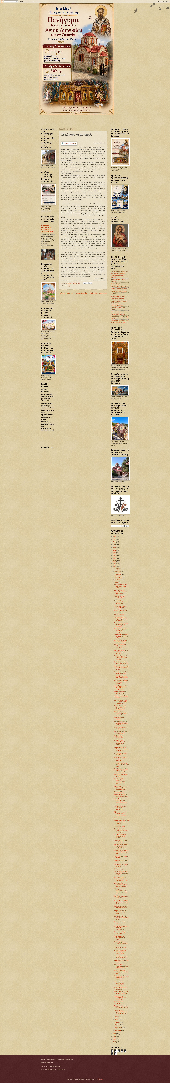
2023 (114, 544)
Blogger (100, 1079)
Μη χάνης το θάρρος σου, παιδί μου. (120, 606)
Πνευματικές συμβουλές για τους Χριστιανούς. (121, 992)
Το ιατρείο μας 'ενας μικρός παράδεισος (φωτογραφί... (120, 619)
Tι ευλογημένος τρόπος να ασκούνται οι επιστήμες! (120, 624)
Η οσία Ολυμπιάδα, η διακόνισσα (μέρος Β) (121, 662)
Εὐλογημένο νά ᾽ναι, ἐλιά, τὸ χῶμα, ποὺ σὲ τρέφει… (121, 917)
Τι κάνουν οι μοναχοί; (120, 947)
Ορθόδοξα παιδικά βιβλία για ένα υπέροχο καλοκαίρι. (119, 272)
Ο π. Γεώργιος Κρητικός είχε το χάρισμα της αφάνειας (121, 681)
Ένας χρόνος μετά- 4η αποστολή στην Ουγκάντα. (120, 759)
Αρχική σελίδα (81, 293)
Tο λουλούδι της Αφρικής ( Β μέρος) (121, 861)
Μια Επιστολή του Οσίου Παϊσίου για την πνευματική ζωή (121, 770)
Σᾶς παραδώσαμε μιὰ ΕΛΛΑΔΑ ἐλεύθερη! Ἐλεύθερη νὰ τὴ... (120, 702)
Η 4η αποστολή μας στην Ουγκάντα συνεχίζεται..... (121, 927)
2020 (114, 553)
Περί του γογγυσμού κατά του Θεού (120, 692)
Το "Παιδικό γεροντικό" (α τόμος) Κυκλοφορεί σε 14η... (121, 657)
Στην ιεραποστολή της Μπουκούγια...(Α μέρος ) (120, 912)
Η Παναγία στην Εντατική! (118, 1002)
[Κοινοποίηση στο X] (88, 283)
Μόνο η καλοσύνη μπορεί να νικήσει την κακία (121, 972)
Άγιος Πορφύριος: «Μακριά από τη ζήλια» (119, 937)
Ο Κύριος (113, 293)
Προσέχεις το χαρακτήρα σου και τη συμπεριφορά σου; (119, 321)
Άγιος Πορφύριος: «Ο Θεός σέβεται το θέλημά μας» (120, 687)
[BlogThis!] (86, 283)
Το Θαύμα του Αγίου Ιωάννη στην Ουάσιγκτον (120, 807)
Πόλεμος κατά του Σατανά (118, 312)
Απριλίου (117, 1022)
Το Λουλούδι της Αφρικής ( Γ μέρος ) (121, 841)
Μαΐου (117, 1019)
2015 (114, 566)
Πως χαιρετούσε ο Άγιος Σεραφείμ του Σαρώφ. (121, 1006)
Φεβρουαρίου (118, 1027)
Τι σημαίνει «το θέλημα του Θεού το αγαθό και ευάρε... (121, 764)
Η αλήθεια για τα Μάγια (118, 314)
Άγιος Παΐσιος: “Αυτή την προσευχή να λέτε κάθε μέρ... (121, 652)
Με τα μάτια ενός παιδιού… (119, 718)
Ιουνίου (117, 1016)
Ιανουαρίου (118, 1030)
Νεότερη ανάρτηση (66, 293)
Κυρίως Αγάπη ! (118, 869)
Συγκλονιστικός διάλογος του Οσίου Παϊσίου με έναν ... (121, 636)
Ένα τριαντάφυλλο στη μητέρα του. (120, 988)
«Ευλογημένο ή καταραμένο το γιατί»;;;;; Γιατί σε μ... (121, 983)
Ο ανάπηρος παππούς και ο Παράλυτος (120, 956)
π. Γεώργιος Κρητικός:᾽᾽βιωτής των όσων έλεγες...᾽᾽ (121, 602)
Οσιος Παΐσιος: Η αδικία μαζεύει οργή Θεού (121, 672)
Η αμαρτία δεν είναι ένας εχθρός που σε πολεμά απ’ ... (121, 977)
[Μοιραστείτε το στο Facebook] (89, 283)
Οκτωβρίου (118, 574)
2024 (114, 542)
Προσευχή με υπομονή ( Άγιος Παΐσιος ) (121, 732)
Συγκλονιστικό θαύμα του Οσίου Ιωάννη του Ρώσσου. (121, 822)
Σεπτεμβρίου (118, 577)
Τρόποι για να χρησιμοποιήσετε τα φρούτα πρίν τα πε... (121, 1011)
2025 (114, 539)
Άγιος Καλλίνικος (119, 614)
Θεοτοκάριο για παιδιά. (117, 298)
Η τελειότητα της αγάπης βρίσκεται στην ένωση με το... (121, 902)
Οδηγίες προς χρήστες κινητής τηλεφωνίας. (120, 906)
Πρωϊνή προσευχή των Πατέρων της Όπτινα (121, 795)
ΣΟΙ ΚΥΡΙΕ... (118, 817)
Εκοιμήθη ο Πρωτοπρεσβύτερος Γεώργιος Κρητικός (120, 787)
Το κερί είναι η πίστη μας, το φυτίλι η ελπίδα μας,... (120, 707)
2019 (114, 555)
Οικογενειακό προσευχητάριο (119, 286)
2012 (114, 1039)
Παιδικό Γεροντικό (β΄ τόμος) (119, 291)
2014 (114, 1034)
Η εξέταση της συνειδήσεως (118, 736)
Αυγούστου (118, 579)
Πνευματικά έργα (119, 792)
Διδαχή (68, 286)
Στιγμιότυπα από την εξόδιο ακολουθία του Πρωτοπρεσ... (121, 749)
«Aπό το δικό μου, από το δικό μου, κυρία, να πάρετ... (121, 586)
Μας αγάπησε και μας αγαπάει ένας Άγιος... (121, 641)
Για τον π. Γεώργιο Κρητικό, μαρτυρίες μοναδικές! (120, 713)
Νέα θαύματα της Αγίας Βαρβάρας (121, 896)
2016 (114, 563)
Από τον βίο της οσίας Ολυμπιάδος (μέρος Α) (121, 676)
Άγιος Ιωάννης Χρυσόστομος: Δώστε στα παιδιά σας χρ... (121, 966)
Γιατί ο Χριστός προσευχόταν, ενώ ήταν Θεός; (120, 997)
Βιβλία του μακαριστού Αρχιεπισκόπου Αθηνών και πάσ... (120, 813)
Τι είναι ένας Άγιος (119, 826)
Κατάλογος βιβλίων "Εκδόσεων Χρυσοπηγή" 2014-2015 (120, 781)
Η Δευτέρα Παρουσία (117, 305)
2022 (114, 547)
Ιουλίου (117, 582)
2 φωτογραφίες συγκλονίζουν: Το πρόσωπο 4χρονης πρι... (120, 891)
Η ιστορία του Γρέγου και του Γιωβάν (121, 932)
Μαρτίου (117, 1025)
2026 (114, 536)
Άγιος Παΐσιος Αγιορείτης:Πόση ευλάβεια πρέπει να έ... (120, 801)
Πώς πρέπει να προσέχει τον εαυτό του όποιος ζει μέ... (121, 667)
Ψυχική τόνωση (115, 283)
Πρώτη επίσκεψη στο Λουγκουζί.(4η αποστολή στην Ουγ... (121, 879)
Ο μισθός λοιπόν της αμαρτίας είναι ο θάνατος (120, 836)
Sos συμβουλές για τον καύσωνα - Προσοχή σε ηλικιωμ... (120, 723)
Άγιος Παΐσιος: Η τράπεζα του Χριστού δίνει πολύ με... (121, 592)
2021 (114, 550)
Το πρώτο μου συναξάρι (118, 296)
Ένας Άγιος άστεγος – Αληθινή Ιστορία (120, 728)
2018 (114, 558)
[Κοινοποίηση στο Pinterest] (91, 283)
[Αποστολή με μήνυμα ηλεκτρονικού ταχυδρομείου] (84, 283)
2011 (114, 1042)
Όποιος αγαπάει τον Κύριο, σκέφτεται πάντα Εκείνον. (120, 952)
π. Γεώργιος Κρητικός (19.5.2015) (120, 754)
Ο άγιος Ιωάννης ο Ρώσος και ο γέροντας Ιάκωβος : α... (121, 830)
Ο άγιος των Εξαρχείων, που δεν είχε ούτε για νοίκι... (121, 852)
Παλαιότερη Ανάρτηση (98, 293)
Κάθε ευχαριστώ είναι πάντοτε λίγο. (120, 611)
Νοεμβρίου (118, 571)
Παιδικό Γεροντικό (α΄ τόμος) (119, 288)
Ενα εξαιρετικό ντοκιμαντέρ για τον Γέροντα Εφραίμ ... (120, 884)
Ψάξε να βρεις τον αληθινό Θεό (119, 596)
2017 (114, 561)
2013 (114, 1036)
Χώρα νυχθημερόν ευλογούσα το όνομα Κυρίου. (121, 943)
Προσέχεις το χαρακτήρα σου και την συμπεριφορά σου (121, 630)
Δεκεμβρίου (118, 568)
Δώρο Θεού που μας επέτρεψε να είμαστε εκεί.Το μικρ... (121, 646)
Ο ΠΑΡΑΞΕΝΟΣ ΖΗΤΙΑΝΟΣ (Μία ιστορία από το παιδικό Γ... (119, 742)
